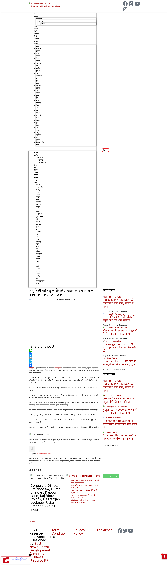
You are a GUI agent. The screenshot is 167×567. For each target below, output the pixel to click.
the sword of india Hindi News (86, 476)
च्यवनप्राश (57, 368)
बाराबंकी (43, 24)
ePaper (36, 41)
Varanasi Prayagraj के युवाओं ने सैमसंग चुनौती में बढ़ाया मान (120, 332)
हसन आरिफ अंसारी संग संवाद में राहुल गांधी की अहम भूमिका (118, 318)
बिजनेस (36, 31)
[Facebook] (125, 3)
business (33, 522)
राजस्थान (38, 130)
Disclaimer (103, 530)
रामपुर (37, 132)
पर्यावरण (38, 93)
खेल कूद (38, 86)
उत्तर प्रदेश (39, 19)
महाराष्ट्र (38, 118)
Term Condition (59, 531)
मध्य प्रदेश (39, 115)
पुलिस (37, 95)
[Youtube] (137, 3)
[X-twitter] (131, 3)
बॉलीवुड (38, 51)
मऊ (37, 110)
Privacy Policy (79, 531)
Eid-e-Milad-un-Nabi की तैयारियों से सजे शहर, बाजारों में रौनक (118, 303)
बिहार (37, 105)
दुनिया (35, 26)
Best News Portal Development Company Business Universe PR (39, 551)
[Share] (65, 365)
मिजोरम (38, 120)
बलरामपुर (38, 103)
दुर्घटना (38, 71)
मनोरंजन (36, 34)
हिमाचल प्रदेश (40, 142)
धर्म (37, 90)
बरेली (37, 100)
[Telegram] (65, 363)
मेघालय (38, 125)
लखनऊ (40, 21)
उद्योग (37, 73)
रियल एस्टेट (39, 48)
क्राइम (38, 46)
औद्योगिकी (39, 76)
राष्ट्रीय (36, 16)
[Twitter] (65, 355)
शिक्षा (37, 53)
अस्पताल (38, 66)
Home (36, 14)
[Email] (65, 358)
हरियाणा (38, 140)
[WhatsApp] (65, 350)
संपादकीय (36, 39)
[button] (62, 150)
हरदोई (37, 137)
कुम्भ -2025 (39, 78)
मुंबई (37, 98)
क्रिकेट (36, 36)
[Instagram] (125, 9)
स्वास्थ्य (38, 61)
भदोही (37, 108)
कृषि (37, 81)
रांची (37, 127)
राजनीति (36, 29)
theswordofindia (44, 454)
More (36, 43)
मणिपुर (38, 113)
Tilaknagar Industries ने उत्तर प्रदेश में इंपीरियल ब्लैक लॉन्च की (120, 347)
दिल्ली (37, 58)
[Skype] (65, 360)
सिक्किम (38, 135)
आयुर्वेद (38, 68)
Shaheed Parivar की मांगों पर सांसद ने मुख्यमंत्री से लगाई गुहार (119, 362)
